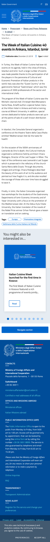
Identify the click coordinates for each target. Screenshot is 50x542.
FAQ (7, 480)
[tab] (8, 319)
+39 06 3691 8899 (21, 442)
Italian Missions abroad (15, 412)
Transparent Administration (17, 494)
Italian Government (9, 4)
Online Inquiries (12, 475)
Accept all (40, 538)
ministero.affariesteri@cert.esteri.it (21, 390)
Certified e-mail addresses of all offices (22, 395)
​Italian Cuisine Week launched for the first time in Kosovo (25, 277)
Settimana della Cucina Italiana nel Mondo (20, 224)
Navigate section (25, 329)
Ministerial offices (13, 407)
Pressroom (15, 28)
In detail (8, 31)
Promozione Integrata (32, 219)
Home (4, 28)
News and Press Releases (35, 28)
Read (14, 303)
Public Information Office (20, 426)
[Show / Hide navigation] (4, 15)
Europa (15, 219)
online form (19, 439)
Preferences (22, 538)
